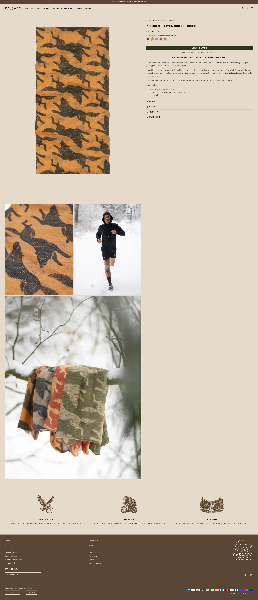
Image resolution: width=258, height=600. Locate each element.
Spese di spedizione (197, 52)
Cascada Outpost (95, 563)
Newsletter (93, 556)
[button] (39, 8)
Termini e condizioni (13, 560)
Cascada (238, 593)
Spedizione (9, 545)
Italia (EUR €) (11, 592)
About (91, 545)
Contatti (92, 560)
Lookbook (93, 552)
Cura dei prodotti (12, 552)
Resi (6, 549)
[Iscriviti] (39, 574)
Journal (92, 549)
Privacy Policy (11, 563)
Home (148, 21)
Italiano (30, 592)
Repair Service (11, 556)
